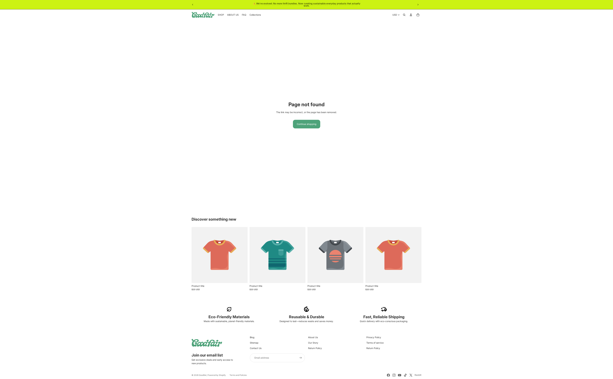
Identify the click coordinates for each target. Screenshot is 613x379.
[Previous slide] (192, 4)
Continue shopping (306, 124)
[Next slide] (417, 4)
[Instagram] (394, 375)
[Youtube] (399, 375)
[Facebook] (388, 375)
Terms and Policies (238, 375)
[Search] (404, 14)
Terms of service (375, 342)
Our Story (313, 342)
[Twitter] (411, 375)
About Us (313, 337)
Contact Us (255, 348)
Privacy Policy (373, 337)
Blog (252, 337)
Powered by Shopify (217, 375)
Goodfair (203, 375)
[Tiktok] (405, 375)
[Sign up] (300, 358)
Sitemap (254, 342)
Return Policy (315, 348)
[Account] (410, 14)
